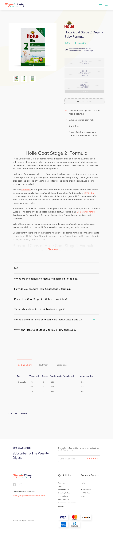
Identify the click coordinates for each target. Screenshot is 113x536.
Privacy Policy (63, 499)
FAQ (59, 486)
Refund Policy (63, 489)
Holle (83, 483)
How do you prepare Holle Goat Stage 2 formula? (42, 288)
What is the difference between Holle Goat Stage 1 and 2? (48, 319)
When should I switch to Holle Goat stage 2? (39, 309)
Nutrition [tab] (43, 364)
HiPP (83, 486)
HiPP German (86, 489)
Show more (53, 249)
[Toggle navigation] (105, 5)
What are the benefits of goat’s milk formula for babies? (46, 278)
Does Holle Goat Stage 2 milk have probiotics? (40, 299)
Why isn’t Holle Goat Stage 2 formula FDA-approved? (45, 329)
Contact (61, 506)
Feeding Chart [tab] (24, 364)
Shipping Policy (64, 493)
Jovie (83, 496)
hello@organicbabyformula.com (29, 495)
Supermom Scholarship (67, 503)
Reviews (61, 483)
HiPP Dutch (85, 493)
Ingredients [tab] (62, 364)
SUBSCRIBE (92, 458)
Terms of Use (63, 496)
